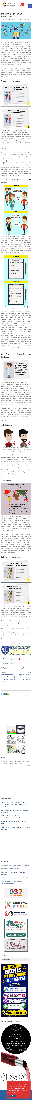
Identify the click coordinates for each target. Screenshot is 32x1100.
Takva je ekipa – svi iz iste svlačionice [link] (18, 865)
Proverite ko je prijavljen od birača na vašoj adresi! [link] (14, 822)
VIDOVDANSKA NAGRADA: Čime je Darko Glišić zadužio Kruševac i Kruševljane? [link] (15, 817)
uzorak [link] (18, 307)
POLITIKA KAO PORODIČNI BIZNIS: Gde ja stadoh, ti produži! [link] (15, 828)
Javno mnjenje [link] (6, 459)
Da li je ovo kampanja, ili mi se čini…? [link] (18, 878)
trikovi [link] (20, 668)
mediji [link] (9, 668)
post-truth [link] (28, 46)
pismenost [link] (15, 668)
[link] (30, 6)
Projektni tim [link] (6, 19)
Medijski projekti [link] (24, 19)
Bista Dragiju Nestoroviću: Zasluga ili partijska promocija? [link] (14, 811)
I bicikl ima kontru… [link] (13, 868)
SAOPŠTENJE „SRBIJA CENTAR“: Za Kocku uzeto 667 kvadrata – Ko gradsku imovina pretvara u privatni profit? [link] (15, 804)
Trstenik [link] (25, 668)
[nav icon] (27, 4)
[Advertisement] (16, 711)
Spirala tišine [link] (11, 350)
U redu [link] (12, 1095)
